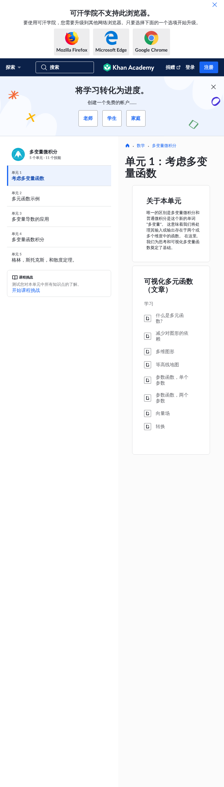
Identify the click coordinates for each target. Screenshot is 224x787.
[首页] (127, 146)
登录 (190, 67)
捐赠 (170, 67)
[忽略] (214, 4)
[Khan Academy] (128, 67)
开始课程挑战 (26, 290)
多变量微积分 (164, 146)
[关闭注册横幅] (213, 87)
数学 (141, 146)
